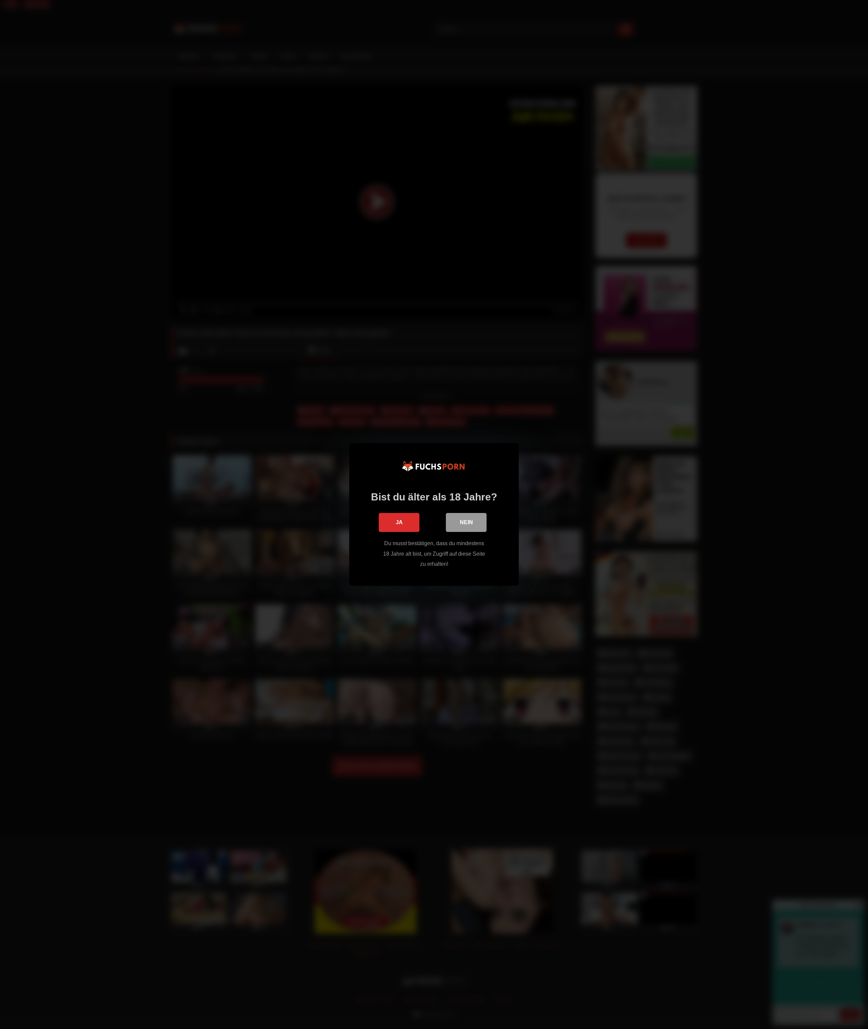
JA (399, 522)
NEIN (466, 522)
